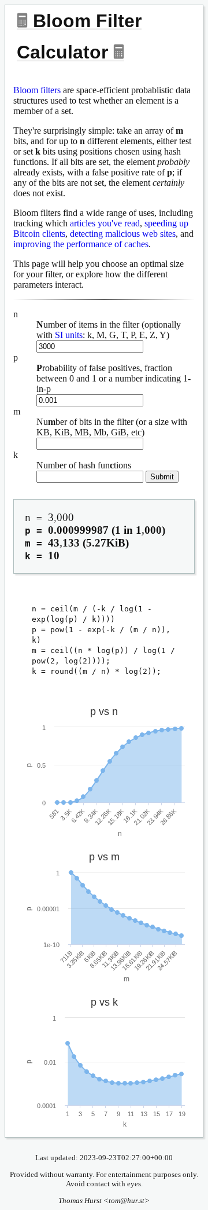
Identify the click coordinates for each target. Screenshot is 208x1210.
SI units (69, 335)
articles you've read (105, 223)
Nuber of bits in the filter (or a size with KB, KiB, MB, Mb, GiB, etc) (111, 427)
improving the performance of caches (80, 244)
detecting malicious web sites (123, 234)
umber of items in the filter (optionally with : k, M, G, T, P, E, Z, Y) (108, 330)
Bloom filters (37, 90)
